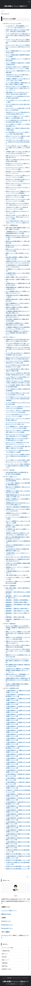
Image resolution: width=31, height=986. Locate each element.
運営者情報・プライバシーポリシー (14, 977)
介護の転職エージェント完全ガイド (15, 6)
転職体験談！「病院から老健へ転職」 (15, 617)
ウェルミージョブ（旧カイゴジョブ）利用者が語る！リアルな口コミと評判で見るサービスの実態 (18, 46)
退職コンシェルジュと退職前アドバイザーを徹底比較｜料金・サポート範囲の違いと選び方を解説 (18, 633)
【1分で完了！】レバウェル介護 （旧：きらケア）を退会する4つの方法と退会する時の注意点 (18, 141)
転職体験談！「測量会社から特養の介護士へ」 (18, 608)
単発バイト (13, 337)
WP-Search (4, 935)
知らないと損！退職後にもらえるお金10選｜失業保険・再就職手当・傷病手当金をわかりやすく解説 (18, 627)
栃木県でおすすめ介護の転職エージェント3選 (18, 860)
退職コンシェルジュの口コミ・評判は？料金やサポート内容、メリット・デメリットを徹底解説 (18, 651)
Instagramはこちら (7, 924)
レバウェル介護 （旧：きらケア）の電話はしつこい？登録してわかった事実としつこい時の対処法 (18, 147)
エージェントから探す (15, 23)
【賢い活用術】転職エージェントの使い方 (17, 575)
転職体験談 (13, 585)
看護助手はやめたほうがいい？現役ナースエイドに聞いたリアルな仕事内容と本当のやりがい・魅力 (18, 237)
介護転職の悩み (14, 225)
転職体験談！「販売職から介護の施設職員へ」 (18, 600)
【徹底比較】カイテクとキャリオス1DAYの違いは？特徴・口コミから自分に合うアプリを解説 (18, 349)
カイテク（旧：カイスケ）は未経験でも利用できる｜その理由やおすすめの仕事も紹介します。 (18, 456)
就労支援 (12, 470)
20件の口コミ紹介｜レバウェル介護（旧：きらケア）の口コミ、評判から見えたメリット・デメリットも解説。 (18, 217)
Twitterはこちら (6, 921)
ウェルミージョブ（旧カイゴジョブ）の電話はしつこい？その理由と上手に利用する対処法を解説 (18, 41)
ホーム (4, 977)
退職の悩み (13, 623)
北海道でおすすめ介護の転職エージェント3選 (18, 868)
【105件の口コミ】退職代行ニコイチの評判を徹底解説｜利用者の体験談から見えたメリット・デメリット (18, 670)
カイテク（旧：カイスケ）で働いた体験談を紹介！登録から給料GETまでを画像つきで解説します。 (18, 465)
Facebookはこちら (6, 928)
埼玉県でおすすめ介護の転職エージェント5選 (17, 866)
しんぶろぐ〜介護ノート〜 (9, 910)
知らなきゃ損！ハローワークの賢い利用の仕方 (18, 557)
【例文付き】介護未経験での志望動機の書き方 (18, 507)
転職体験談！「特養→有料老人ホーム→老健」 (18, 610)
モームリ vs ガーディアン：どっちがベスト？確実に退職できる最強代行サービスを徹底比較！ (17, 660)
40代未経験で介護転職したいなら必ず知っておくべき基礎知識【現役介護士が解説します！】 (17, 332)
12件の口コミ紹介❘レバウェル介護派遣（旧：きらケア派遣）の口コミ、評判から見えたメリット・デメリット (18, 88)
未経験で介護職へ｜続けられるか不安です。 (17, 277)
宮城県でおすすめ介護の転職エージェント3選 (18, 854)
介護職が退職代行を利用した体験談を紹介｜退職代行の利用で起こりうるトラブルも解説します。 (18, 680)
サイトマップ (25, 977)
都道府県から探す (14, 688)
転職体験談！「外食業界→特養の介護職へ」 (17, 602)
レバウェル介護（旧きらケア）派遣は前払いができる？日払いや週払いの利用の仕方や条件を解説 (18, 35)
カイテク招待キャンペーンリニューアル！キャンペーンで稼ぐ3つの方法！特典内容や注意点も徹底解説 (18, 398)
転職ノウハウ (13, 476)
